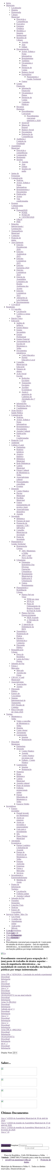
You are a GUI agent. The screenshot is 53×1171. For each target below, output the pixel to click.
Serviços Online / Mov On (17, 914)
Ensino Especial (22, 339)
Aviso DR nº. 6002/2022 (11, 1030)
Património (20, 447)
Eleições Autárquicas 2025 (21, 254)
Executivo (20, 24)
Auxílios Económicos (27, 388)
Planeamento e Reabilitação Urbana (22, 590)
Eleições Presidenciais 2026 (21, 247)
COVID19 (15, 304)
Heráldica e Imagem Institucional (21, 33)
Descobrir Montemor (15, 743)
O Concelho (16, 309)
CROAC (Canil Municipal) (17, 678)
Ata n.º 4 (4, 988)
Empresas (20, 866)
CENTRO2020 (28, 217)
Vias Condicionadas (22, 437)
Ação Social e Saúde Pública (17, 411)
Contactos (15, 235)
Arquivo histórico (19, 455)
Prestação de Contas (27, 68)
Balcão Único (17, 318)
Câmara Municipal (15, 16)
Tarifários (25, 61)
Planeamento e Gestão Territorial (34, 78)
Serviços (19, 873)
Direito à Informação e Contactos (21, 640)
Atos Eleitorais (17, 242)
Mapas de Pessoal (25, 126)
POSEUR (26, 215)
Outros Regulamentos (27, 584)
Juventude (15, 516)
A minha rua (16, 919)
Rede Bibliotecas (23, 463)
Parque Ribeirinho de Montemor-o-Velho (22, 798)
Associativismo (17, 682)
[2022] (3, 953)
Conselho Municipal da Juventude (21, 532)
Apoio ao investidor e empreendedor (22, 824)
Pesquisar (6, 1145)
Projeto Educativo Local (28, 358)
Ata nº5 (4, 981)
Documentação (22, 49)
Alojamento (21, 732)
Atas (23, 44)
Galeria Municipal (20, 467)
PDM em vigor (33, 599)
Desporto (15, 489)
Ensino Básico (22, 327)
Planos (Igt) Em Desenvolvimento (29, 614)
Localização (16, 8)
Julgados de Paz (17, 663)
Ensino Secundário (21, 331)
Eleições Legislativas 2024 (21, 272)
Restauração (27, 739)
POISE (24, 212)
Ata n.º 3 (4, 1016)
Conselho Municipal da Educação (21, 364)
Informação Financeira (26, 89)
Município (10, 5)
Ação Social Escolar (21, 375)
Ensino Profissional (21, 335)
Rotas (18, 774)
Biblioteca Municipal (20, 460)
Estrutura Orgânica (20, 27)
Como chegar (21, 730)
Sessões (19, 160)
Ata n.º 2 (4, 1023)
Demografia (16, 12)
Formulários (26, 74)
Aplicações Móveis (15, 927)
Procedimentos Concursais (28, 112)
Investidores (11, 806)
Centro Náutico (22, 491)
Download (5, 977)
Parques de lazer (23, 521)
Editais (24, 47)
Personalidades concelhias (22, 483)
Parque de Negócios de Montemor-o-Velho (21, 855)
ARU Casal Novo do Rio (27, 556)
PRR (18, 222)
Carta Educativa (28, 355)
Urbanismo (20, 560)
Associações (21, 684)
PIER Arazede (32, 617)
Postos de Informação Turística (16, 886)
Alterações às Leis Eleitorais (22, 299)
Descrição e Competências (22, 20)
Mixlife (29, 1169)
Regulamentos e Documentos (22, 190)
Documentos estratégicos (21, 352)
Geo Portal (15, 917)
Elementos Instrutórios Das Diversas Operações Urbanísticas (28, 567)
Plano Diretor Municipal (21, 837)
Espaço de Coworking (16, 694)
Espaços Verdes (22, 804)
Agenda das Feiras (21, 674)
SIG (18, 834)
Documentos (27, 132)
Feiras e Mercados (15, 667)
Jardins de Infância (20, 324)
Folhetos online (22, 894)
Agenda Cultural (23, 431)
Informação (5, 979)
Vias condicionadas (22, 200)
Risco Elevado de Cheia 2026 (17, 710)
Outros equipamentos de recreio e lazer (23, 504)
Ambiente (15, 443)
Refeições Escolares (26, 379)
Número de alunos (21, 370)
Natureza (20, 772)
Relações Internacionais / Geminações (17, 226)
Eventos (19, 486)
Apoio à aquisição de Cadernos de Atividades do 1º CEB (28, 396)
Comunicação (17, 178)
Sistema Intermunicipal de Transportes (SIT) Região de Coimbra (18, 702)
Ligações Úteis (17, 905)
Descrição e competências (21, 151)
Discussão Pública (20, 646)
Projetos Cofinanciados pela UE (17, 205)
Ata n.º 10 (5, 1132)
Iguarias (25, 737)
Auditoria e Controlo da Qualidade (21, 141)
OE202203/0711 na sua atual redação (16, 995)
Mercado (20, 670)
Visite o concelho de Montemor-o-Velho (23, 723)
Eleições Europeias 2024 (22, 266)
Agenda (25, 42)
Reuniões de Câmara (21, 39)
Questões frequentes (15, 901)
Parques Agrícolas (20, 862)
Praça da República (20, 655)
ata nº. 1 (4, 1043)
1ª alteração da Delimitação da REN (28, 626)
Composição (21, 155)
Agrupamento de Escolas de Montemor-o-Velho (23, 344)
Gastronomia (21, 735)
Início (8, 3)
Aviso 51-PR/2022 (8, 1002)
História (14, 10)
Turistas (9, 714)
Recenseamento (22, 302)
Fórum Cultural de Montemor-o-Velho (23, 472)
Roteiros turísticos (20, 450)
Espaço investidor (15, 809)
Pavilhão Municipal (20, 499)
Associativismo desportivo (22, 510)
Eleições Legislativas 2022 (21, 293)
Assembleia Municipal (16, 147)
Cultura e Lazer (17, 445)
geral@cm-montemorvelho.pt (18, 1160)
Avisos (19, 196)
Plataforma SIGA (23, 406)
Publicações (21, 194)
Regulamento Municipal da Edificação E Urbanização (27, 577)
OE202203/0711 (8, 1036)
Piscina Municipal (20, 494)
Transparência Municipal (17, 232)
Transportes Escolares (26, 384)
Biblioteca (20, 518)
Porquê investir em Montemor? (22, 814)
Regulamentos (27, 58)
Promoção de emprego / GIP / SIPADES (22, 525)
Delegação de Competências (27, 135)
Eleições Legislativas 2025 (21, 260)
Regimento (20, 157)
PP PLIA (30, 601)
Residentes (10, 307)
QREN (19, 219)
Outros (24, 81)
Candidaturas (21, 408)
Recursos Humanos (20, 108)
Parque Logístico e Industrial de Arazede (23, 847)
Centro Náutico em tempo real (28, 757)
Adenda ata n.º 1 (8, 1009)
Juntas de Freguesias (15, 174)
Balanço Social (28, 72)
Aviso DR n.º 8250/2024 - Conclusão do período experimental (26, 974)
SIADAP (25, 123)
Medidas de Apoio (21, 881)
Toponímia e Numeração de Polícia (22, 633)
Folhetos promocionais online (21, 790)
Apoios (19, 686)
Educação (15, 321)
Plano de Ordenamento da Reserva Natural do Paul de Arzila (34, 607)
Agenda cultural (22, 783)
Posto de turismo (23, 785)
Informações (21, 403)
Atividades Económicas (16, 842)
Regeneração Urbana (21, 547)
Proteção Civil (17, 440)
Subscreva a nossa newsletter (13, 1148)
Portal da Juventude (20, 538)
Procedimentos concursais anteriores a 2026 (34, 118)
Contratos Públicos (25, 103)
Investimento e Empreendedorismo (19, 876)
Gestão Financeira (20, 85)
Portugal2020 (21, 210)
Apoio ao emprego (20, 819)
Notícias (19, 180)
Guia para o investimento (21, 830)
